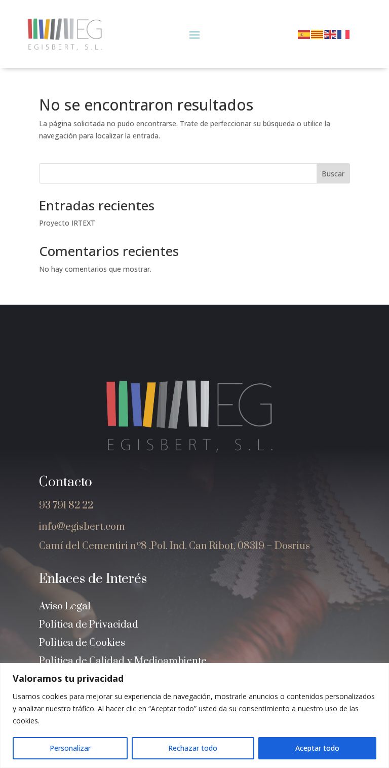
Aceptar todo (317, 748)
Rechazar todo (192, 748)
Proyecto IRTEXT (67, 223)
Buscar (333, 173)
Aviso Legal (65, 606)
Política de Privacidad (88, 624)
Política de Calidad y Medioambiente (123, 661)
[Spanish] (304, 34)
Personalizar (70, 748)
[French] (344, 34)
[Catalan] (317, 34)
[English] (330, 34)
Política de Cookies (82, 643)
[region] (194, 715)
